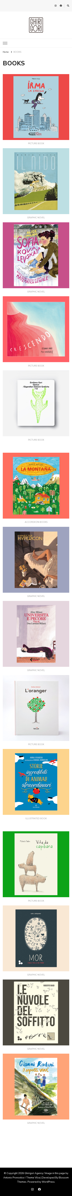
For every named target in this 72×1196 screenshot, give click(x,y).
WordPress (48, 1182)
